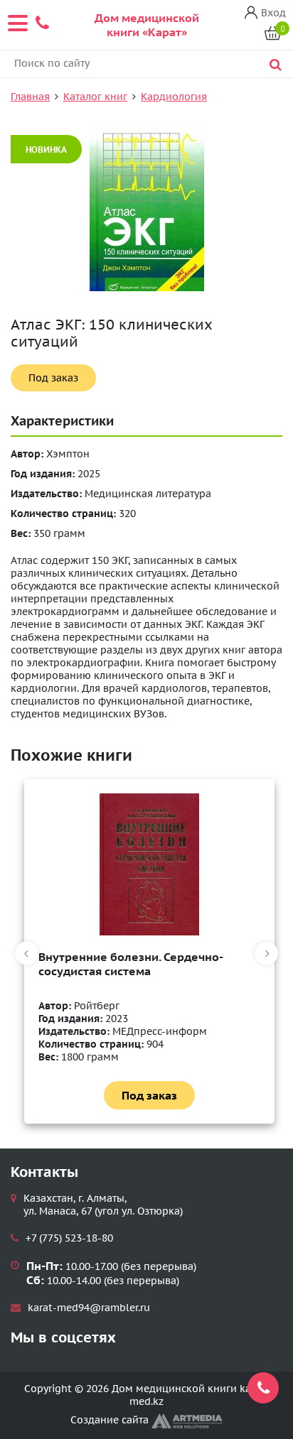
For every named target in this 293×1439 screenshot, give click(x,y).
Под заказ (53, 377)
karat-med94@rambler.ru (89, 1307)
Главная (30, 96)
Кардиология (174, 96)
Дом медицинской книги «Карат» (147, 25)
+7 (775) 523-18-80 (69, 1238)
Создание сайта (110, 1419)
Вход (273, 12)
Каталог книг (95, 96)
